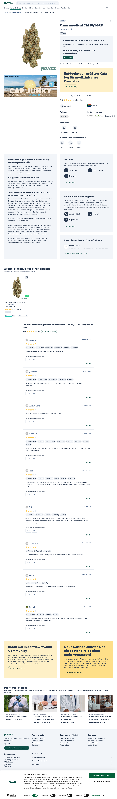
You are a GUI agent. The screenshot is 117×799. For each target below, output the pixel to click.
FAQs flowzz (8, 762)
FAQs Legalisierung (11, 760)
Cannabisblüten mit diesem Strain (76, 253)
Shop (69, 8)
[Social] (5, 743)
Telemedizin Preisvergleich (88, 64)
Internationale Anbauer (96, 741)
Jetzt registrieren (16, 668)
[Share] (111, 21)
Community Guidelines (12, 757)
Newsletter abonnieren (74, 672)
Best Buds (7, 764)
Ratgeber (50, 8)
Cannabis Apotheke (67, 741)
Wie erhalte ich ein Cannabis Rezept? (70, 64)
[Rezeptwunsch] (106, 8)
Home (6, 12)
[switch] (52, 795)
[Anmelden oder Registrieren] (111, 8)
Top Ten (64, 8)
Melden (88, 363)
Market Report (93, 743)
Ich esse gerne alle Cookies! (102, 775)
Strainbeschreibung (28, 218)
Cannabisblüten (15, 8)
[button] (63, 33)
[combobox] (37, 3)
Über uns (7, 766)
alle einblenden (70, 182)
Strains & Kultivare (38, 738)
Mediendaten (92, 745)
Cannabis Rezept (40, 8)
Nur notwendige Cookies (102, 781)
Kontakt (57, 8)
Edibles (31, 8)
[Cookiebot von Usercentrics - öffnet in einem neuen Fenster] (12, 795)
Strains (6, 8)
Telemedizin (36, 743)
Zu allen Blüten (68, 57)
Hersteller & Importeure (96, 738)
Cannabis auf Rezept (67, 738)
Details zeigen (96, 795)
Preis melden (101, 64)
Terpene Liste (64, 745)
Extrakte (24, 8)
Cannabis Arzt (65, 743)
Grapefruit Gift (66, 29)
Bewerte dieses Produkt (49, 331)
